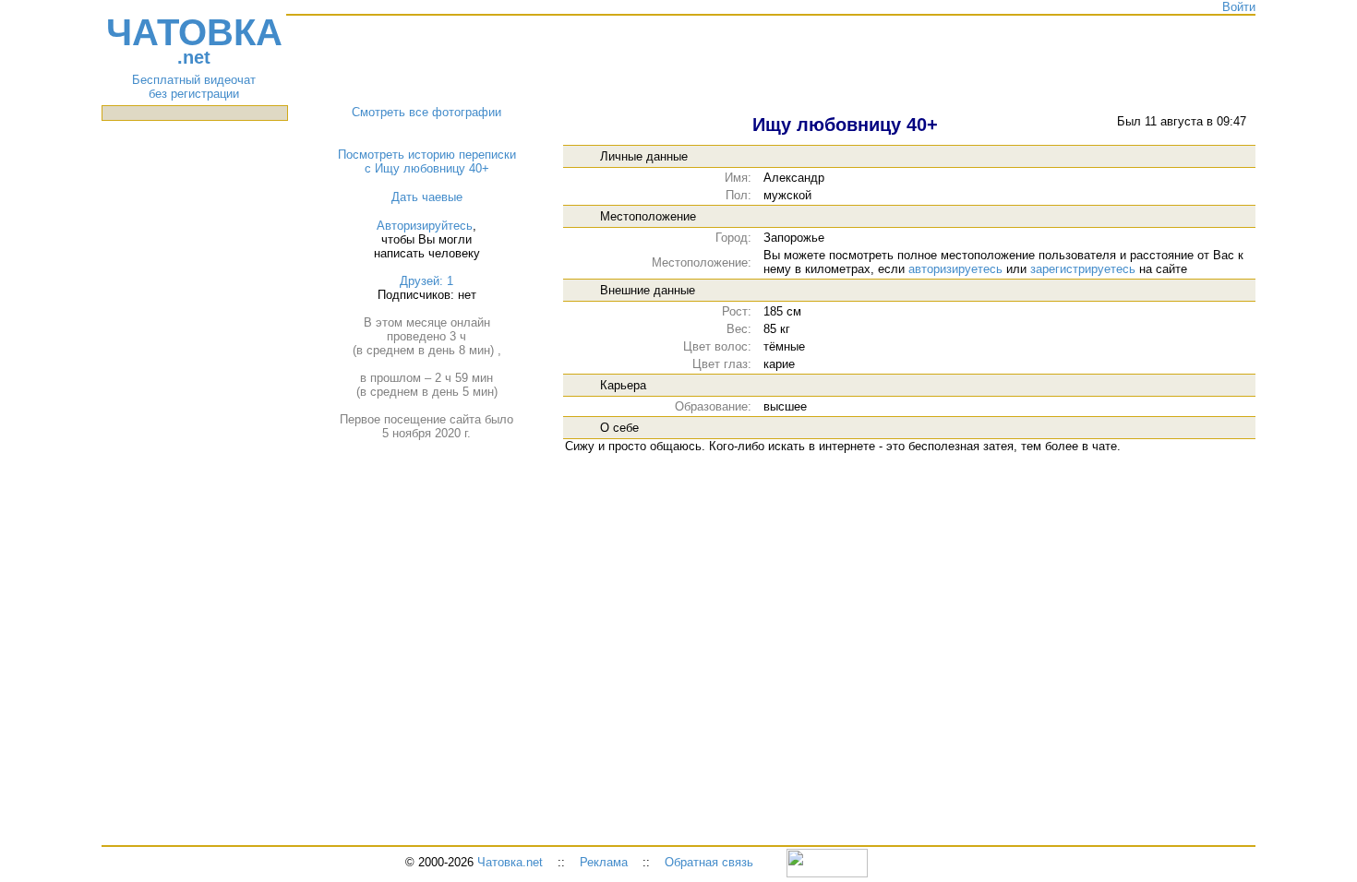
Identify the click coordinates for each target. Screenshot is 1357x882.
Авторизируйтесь (425, 225)
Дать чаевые (426, 197)
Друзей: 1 (426, 281)
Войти (1238, 7)
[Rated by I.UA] (827, 862)
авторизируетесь (955, 269)
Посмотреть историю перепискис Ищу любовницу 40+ (427, 161)
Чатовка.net (510, 862)
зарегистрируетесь (1082, 269)
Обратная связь (709, 862)
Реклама (604, 862)
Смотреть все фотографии (426, 112)
